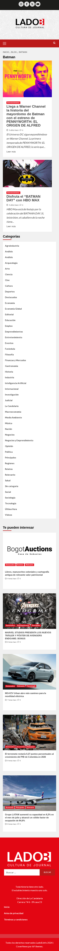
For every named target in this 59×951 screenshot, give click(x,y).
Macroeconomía (13, 411)
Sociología (10, 497)
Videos (8, 514)
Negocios (9, 434)
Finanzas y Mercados (15, 360)
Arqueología (11, 263)
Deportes (10, 291)
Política (9, 452)
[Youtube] (37, 4)
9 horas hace (11, 761)
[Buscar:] (22, 872)
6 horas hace (11, 642)
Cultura (9, 286)
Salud (7, 480)
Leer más (11, 151)
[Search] (54, 43)
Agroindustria (12, 245)
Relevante (10, 474)
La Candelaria (11, 406)
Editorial (9, 314)
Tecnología (10, 503)
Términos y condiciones (15, 919)
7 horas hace (11, 700)
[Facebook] (26, 4)
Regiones (9, 463)
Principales (10, 457)
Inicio (6, 907)
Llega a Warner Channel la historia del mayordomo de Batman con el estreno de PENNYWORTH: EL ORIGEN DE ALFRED (26, 115)
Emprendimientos (14, 331)
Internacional (11, 389)
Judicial (8, 400)
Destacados (11, 297)
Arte (7, 268)
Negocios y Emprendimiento (19, 440)
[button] (6, 43)
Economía (10, 303)
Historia (9, 371)
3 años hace (14, 130)
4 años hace (14, 205)
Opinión (9, 446)
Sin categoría (11, 486)
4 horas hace (11, 578)
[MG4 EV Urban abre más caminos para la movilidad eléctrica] (29, 672)
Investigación (12, 394)
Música (8, 423)
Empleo (8, 326)
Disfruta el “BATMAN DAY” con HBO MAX (23, 198)
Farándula (10, 348)
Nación (8, 429)
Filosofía (9, 354)
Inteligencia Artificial (15, 383)
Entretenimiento (13, 102)
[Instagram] (21, 4)
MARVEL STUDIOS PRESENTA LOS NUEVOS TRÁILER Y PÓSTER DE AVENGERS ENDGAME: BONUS (28, 635)
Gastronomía (11, 366)
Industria (9, 377)
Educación (10, 320)
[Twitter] (32, 4)
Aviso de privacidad (13, 913)
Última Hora (11, 509)
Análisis (9, 251)
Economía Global (13, 308)
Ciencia (8, 274)
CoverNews (22, 946)
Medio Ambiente (13, 417)
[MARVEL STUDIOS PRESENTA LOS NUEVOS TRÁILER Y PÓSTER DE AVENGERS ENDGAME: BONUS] (29, 611)
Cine (7, 280)
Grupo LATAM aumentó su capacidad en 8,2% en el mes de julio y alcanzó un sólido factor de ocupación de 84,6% (29, 817)
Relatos (9, 469)
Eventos (9, 343)
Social (8, 492)
